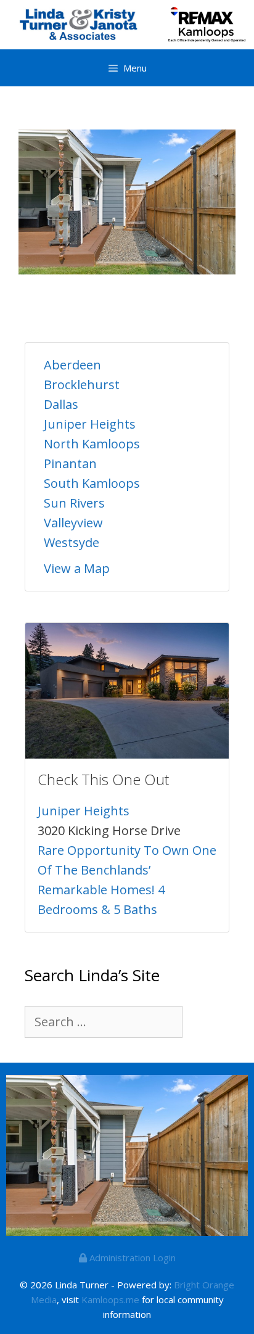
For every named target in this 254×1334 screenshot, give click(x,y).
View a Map (77, 568)
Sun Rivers (74, 503)
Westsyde (71, 542)
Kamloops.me (110, 1299)
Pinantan (70, 463)
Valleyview (73, 522)
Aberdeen (72, 364)
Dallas (61, 404)
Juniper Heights (90, 424)
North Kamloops (92, 443)
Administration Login (131, 1257)
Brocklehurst (82, 384)
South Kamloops (92, 483)
